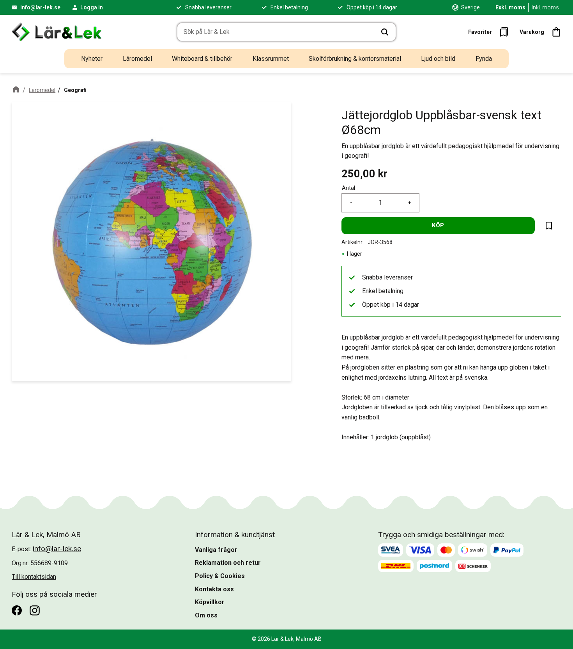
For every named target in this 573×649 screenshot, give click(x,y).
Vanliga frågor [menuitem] (216, 550)
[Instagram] (35, 610)
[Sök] (385, 32)
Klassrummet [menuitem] (271, 58)
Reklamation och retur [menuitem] (228, 562)
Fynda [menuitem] (484, 58)
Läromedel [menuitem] (137, 58)
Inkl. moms (545, 7)
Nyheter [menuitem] (92, 58)
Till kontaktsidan (34, 576)
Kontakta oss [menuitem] (214, 589)
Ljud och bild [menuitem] (438, 58)
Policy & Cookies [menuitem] (220, 576)
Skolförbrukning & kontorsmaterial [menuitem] (355, 58)
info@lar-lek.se (40, 7)
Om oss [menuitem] (206, 615)
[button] (490, 32)
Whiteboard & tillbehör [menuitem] (202, 58)
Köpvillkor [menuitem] (210, 602)
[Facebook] (17, 610)
